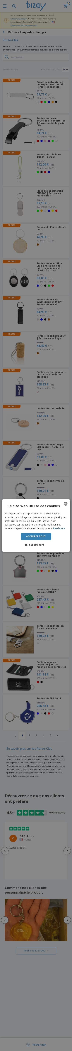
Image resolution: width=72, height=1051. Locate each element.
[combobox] (65, 504)
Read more (59, 528)
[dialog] (36, 525)
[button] (35, 545)
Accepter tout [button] (36, 536)
